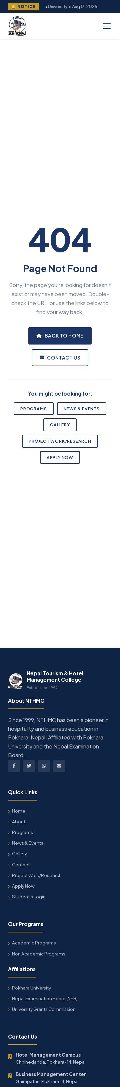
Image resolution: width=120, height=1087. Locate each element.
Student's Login (29, 896)
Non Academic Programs (38, 953)
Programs (33, 408)
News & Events (82, 408)
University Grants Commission (44, 1009)
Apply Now (60, 457)
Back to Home (64, 336)
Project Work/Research (60, 441)
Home (18, 811)
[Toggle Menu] (106, 26)
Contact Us (63, 358)
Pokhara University (31, 988)
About (18, 821)
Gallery (60, 424)
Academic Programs (34, 942)
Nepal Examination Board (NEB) (45, 998)
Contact (21, 864)
